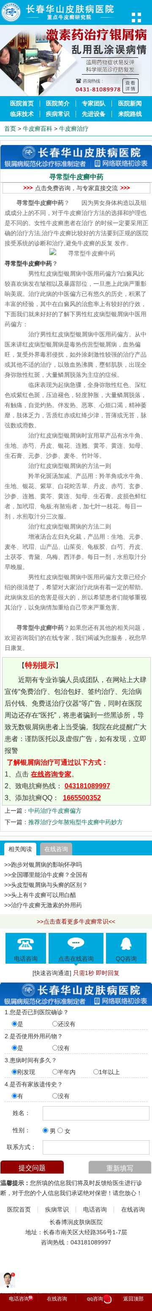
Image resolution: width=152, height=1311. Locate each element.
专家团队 (94, 103)
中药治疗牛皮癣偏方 (54, 810)
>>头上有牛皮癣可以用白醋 (40, 895)
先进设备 (94, 114)
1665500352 (82, 797)
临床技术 (22, 114)
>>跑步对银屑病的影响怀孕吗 (43, 864)
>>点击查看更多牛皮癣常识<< (76, 921)
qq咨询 (98, 1299)
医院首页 (22, 103)
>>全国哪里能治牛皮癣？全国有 (46, 874)
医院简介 (58, 103)
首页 (10, 128)
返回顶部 (133, 1299)
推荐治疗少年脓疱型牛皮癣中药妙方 (75, 822)
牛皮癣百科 (37, 128)
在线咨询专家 (51, 774)
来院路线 (130, 114)
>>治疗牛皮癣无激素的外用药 (43, 905)
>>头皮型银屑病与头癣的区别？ (46, 884)
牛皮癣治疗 (74, 128)
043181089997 (87, 786)
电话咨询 (95, 1209)
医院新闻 (130, 103)
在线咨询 (56, 849)
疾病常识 (58, 114)
